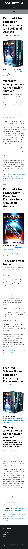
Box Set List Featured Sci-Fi (17, 174)
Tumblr (5, 534)
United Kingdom (8, 74)
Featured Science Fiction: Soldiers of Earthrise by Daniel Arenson (13, 374)
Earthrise (14, 357)
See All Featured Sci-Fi (15, 510)
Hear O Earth (20, 357)
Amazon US (18, 72)
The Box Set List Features (10, 176)
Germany (21, 74)
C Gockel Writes (14, 2)
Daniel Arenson (14, 178)
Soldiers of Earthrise (8, 359)
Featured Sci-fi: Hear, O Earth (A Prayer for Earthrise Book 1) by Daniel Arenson (13, 198)
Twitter (5, 536)
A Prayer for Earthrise (16, 355)
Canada (15, 74)
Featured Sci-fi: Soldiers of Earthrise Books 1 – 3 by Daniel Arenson (13, 25)
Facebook (6, 532)
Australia (6, 76)
